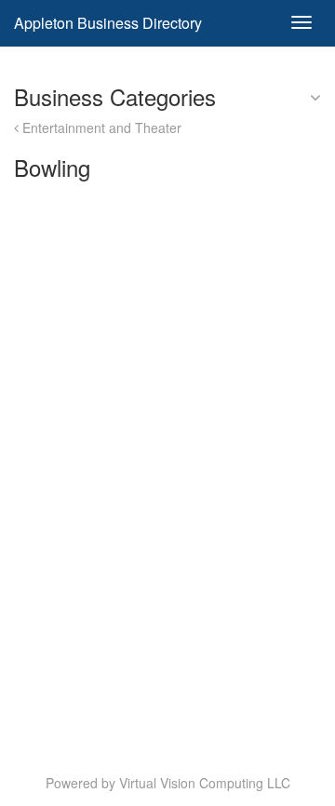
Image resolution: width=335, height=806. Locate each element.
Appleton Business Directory (108, 23)
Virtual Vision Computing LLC (204, 782)
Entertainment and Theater (100, 127)
